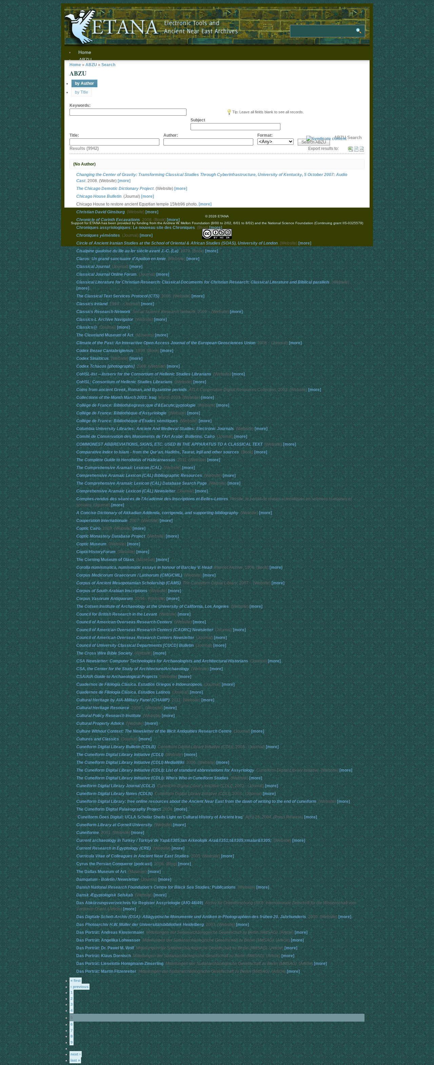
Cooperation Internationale (101, 520)
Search (108, 64)
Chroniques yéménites (98, 235)
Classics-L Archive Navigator (104, 319)
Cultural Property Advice (100, 723)
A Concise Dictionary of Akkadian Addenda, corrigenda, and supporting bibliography (157, 512)
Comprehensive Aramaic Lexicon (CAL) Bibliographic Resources (139, 475)
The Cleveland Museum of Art (104, 335)
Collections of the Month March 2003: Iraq (116, 397)
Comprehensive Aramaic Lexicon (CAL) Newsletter (125, 491)
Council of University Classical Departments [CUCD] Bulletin (135, 645)
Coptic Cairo (88, 528)
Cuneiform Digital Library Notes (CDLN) (114, 793)
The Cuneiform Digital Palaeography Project (118, 809)
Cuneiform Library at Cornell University (114, 824)
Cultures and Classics (97, 739)
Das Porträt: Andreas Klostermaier (110, 932)
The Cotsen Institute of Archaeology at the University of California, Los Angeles (152, 606)
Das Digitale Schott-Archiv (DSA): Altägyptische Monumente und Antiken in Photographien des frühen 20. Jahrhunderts (191, 916)
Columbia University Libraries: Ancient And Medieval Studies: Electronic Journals (155, 428)
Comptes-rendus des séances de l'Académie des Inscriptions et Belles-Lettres (152, 499)
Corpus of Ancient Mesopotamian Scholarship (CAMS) (128, 583)
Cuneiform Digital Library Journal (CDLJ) (115, 785)
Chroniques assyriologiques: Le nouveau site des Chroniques (135, 227)
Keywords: (80, 105)
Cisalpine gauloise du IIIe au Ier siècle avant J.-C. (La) (127, 251)
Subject (198, 120)
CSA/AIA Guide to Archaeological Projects (117, 676)
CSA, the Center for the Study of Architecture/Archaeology (132, 668)
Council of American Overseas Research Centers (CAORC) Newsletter (144, 629)
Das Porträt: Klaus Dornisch (103, 955)
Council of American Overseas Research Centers (124, 622)
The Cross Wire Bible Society (104, 653)
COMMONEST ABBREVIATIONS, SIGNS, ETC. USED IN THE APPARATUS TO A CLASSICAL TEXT (169, 444)
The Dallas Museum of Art (101, 871)
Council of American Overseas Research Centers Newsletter (135, 637)
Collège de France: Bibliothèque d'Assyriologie (121, 413)
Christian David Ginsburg (100, 212)
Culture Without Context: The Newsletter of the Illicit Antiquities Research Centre (154, 731)
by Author (84, 83)
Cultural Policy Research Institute (108, 715)
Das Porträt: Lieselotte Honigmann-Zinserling (119, 963)
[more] (124, 180)
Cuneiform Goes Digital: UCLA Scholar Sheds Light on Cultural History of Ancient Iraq (160, 817)
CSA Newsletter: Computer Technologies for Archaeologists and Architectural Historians (162, 661)
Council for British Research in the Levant (116, 614)
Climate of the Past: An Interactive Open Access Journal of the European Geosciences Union (165, 343)
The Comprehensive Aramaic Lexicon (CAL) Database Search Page (141, 483)
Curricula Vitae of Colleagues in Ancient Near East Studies (132, 856)
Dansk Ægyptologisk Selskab (104, 895)
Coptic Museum (91, 544)
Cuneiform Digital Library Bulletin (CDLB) (116, 746)
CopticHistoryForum (96, 551)
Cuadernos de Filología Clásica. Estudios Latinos (123, 692)
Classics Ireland (91, 304)
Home (75, 64)
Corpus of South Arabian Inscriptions (111, 590)
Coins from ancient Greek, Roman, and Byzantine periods (131, 389)
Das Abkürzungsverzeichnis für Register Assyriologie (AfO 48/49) (139, 903)
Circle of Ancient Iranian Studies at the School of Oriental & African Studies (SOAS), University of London (177, 243)
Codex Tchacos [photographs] (105, 366)
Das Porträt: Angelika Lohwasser (108, 940)
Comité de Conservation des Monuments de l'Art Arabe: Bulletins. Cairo (145, 436)
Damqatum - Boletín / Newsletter (107, 879)
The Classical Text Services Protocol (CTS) (117, 296)
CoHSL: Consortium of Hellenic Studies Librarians (124, 382)
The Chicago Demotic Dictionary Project (115, 188)
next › (76, 1054)
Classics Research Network (103, 311)
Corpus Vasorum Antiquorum (104, 598)
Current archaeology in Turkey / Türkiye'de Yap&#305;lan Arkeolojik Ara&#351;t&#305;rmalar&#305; (174, 840)
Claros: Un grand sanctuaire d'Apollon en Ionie (121, 258)
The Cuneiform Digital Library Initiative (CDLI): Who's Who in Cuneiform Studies (152, 778)
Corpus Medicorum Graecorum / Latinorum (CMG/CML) (129, 575)
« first (76, 981)
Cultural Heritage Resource (102, 707)
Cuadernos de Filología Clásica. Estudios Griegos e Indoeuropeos (139, 684)
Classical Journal (93, 266)
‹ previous (79, 987)
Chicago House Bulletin (98, 196)
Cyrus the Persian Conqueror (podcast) (114, 863)
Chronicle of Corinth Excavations (108, 219)
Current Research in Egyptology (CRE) (113, 848)
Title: (74, 135)
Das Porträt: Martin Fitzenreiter (106, 971)
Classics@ (86, 327)
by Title (81, 92)
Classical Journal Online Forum (106, 274)
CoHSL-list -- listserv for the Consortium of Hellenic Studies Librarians (143, 374)
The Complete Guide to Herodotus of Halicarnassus (125, 460)
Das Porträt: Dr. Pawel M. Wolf (105, 948)
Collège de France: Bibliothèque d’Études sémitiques (127, 421)
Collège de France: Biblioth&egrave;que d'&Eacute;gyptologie (136, 405)
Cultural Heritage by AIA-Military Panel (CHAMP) (123, 700)
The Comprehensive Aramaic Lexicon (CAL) (118, 467)
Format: (265, 135)
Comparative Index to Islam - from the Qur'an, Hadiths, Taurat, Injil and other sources (157, 452)
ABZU (85, 59)
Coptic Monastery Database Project (110, 536)
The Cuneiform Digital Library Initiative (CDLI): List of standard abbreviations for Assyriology (165, 770)
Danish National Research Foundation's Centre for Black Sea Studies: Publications (156, 887)
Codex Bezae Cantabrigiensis (105, 350)
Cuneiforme (87, 832)
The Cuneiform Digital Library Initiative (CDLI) (119, 754)
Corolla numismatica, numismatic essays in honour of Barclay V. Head (144, 567)
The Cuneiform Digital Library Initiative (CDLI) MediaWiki (130, 762)
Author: (170, 135)
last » (75, 1060)
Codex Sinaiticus (92, 358)
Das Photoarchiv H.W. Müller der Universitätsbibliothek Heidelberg (140, 924)
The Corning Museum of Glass (105, 559)
